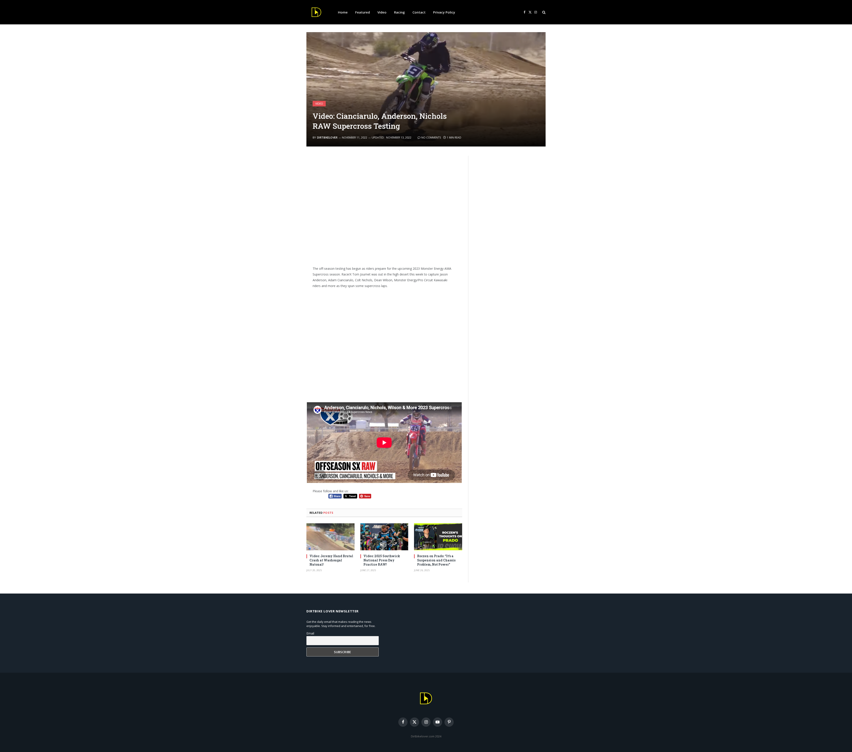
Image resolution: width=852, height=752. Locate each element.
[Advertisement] (384, 209)
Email (310, 633)
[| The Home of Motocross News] (316, 12)
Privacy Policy (444, 12)
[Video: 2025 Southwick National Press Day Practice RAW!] (384, 536)
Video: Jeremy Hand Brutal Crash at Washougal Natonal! (331, 560)
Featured (362, 12)
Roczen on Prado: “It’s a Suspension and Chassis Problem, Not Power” (436, 560)
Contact (419, 12)
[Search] (543, 12)
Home (343, 12)
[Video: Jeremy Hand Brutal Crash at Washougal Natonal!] (330, 536)
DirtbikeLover (327, 137)
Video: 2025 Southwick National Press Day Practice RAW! (381, 560)
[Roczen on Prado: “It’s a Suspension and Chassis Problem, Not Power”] (438, 536)
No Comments (431, 137)
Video (382, 12)
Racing (399, 12)
